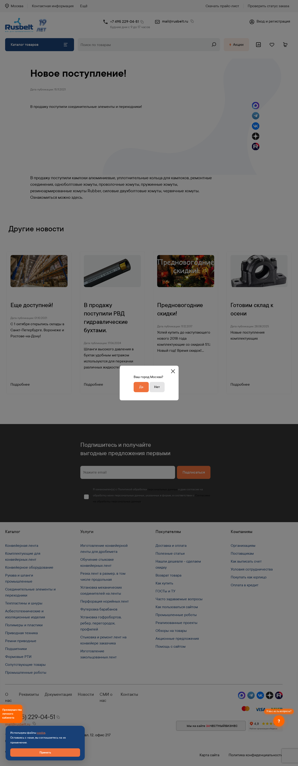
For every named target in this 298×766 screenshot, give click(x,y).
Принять (45, 752)
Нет (157, 387)
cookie (41, 732)
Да (141, 387)
